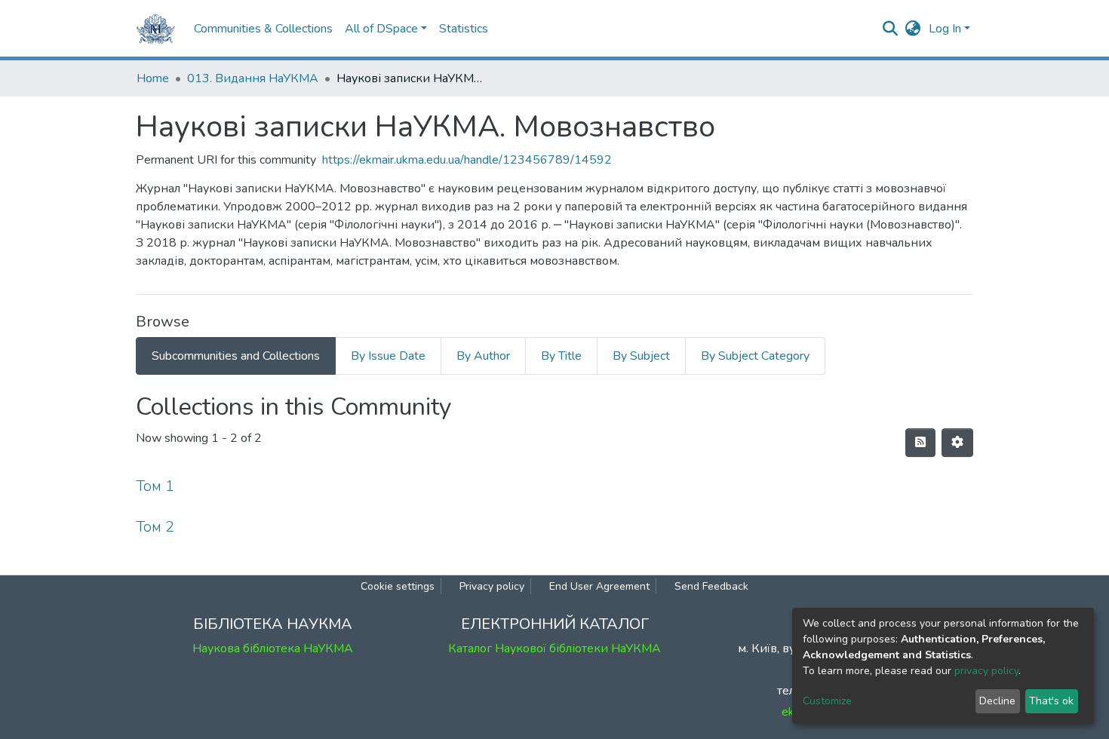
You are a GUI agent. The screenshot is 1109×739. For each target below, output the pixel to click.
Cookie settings (398, 586)
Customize (827, 701)
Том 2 (155, 527)
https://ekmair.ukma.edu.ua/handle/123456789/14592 (467, 160)
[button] (913, 29)
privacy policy (986, 671)
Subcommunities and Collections (236, 356)
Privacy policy (491, 586)
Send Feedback (711, 586)
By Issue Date (388, 356)
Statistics (463, 28)
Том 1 (155, 486)
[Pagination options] (957, 442)
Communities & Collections (263, 28)
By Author (483, 356)
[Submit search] (890, 28)
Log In (945, 28)
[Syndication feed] (920, 442)
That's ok (1051, 701)
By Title (561, 356)
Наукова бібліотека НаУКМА (272, 648)
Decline (997, 701)
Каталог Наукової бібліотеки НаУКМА (554, 648)
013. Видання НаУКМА (252, 78)
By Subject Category (755, 356)
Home (153, 78)
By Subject (641, 356)
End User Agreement (599, 586)
